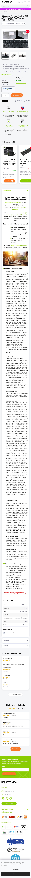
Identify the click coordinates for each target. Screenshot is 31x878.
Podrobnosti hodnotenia (20, 23)
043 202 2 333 (8, 794)
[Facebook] (3, 798)
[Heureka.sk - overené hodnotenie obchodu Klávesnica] (15, 859)
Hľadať (27, 6)
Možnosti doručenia (21, 83)
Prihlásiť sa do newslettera (9, 773)
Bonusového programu (8, 89)
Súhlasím (15, 874)
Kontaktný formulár (9, 803)
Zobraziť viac (15, 749)
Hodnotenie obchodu (15, 705)
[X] (6, 798)
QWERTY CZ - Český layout (21, 618)
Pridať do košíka (15, 95)
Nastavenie (15, 869)
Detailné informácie (6, 74)
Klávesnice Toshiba (10, 633)
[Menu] (29, 2)
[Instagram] (10, 798)
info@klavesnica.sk (9, 791)
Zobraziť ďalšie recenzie (15, 694)
